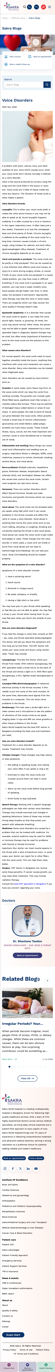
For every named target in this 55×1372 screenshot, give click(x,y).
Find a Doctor (15, 57)
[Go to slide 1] (9, 1067)
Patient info (8, 1244)
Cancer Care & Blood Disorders (17, 1233)
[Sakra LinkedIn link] (28, 1169)
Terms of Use (26, 1350)
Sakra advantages (10, 1250)
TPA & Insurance (10, 1271)
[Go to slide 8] (41, 1067)
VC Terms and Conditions (26, 1354)
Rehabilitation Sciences (13, 1211)
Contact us (7, 1316)
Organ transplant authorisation (17, 1288)
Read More (7, 1059)
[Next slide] (47, 980)
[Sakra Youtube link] (36, 1169)
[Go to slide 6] (32, 1067)
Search (8, 79)
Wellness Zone (18, 18)
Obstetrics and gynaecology (15, 1195)
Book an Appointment (42, 57)
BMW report (8, 1294)
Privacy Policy (9, 1350)
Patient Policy (42, 1350)
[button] (9, 1367)
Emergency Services (12, 1261)
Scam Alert (13, 1334)
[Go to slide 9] (45, 1067)
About (5, 1305)
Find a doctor (36, 1158)
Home (5, 18)
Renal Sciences (9, 1217)
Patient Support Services (14, 1266)
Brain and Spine (10, 1184)
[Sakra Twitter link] (20, 1169)
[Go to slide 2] (14, 1067)
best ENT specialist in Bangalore (30, 884)
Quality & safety (9, 1310)
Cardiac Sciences (10, 1190)
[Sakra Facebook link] (13, 1169)
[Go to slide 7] (36, 1067)
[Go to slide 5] (27, 1067)
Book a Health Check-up (20, 64)
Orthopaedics (8, 1201)
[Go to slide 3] (18, 1067)
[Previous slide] (38, 980)
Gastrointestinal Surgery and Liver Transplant (24, 1222)
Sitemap (6, 1321)
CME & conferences (11, 1283)
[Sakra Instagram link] (5, 1169)
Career (5, 1327)
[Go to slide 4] (23, 1067)
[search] (25, 7)
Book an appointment (14, 1158)
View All (25, 1078)
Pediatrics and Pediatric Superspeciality (21, 1206)
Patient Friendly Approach (15, 1255)
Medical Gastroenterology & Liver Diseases (22, 1228)
